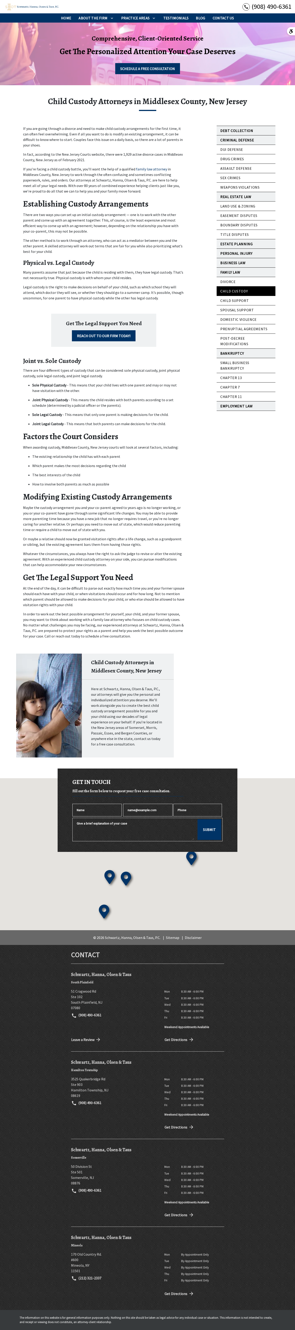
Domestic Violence (238, 319)
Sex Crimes (230, 177)
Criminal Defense (237, 140)
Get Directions (176, 1039)
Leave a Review (82, 1039)
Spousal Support (237, 310)
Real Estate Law (235, 196)
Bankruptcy (232, 353)
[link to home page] (32, 7)
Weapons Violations (240, 187)
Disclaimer (193, 937)
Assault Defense (236, 168)
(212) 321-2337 (89, 1278)
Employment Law (236, 406)
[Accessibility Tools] (291, 31)
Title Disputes (234, 234)
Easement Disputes (238, 215)
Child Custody (234, 291)
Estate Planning (236, 244)
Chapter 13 (231, 377)
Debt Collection (236, 130)
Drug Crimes (232, 159)
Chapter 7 (230, 387)
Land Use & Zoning (237, 206)
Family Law (230, 272)
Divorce (228, 281)
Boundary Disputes (239, 225)
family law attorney (151, 169)
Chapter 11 (231, 396)
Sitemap (172, 937)
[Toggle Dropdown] (112, 18)
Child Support (234, 300)
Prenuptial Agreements (243, 329)
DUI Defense (231, 149)
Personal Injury (236, 253)
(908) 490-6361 (89, 1015)
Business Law (233, 262)
